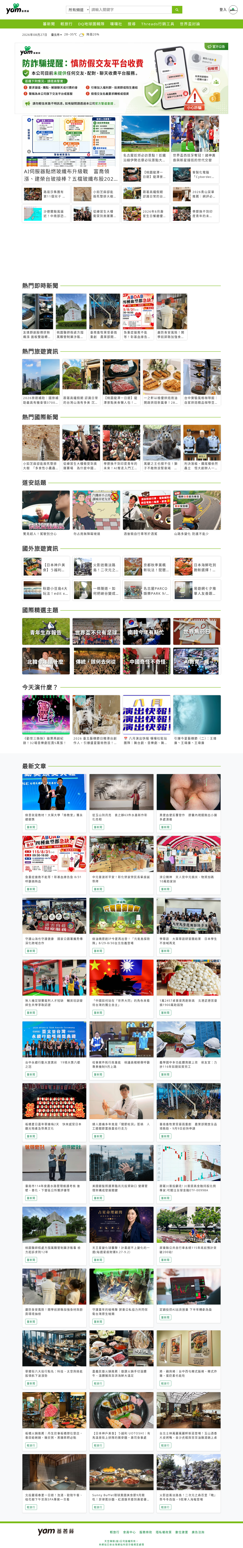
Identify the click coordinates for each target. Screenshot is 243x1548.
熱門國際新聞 (40, 417)
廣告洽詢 (198, 1532)
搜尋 (132, 23)
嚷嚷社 (116, 23)
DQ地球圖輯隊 (91, 23)
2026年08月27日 (34, 35)
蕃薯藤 (17, 9)
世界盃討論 (190, 23)
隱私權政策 (164, 1532)
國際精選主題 (40, 610)
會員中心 (129, 1532)
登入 (223, 9)
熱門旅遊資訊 (40, 351)
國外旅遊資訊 (40, 548)
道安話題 (34, 482)
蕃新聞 (49, 23)
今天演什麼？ (40, 687)
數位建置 (181, 1532)
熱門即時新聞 (40, 285)
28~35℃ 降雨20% (81, 34)
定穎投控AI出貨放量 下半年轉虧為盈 (186, 1310)
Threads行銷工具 (158, 23)
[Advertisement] (121, 253)
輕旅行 (66, 23)
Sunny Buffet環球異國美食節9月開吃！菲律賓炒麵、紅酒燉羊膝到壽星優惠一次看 (121, 1499)
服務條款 (145, 1532)
